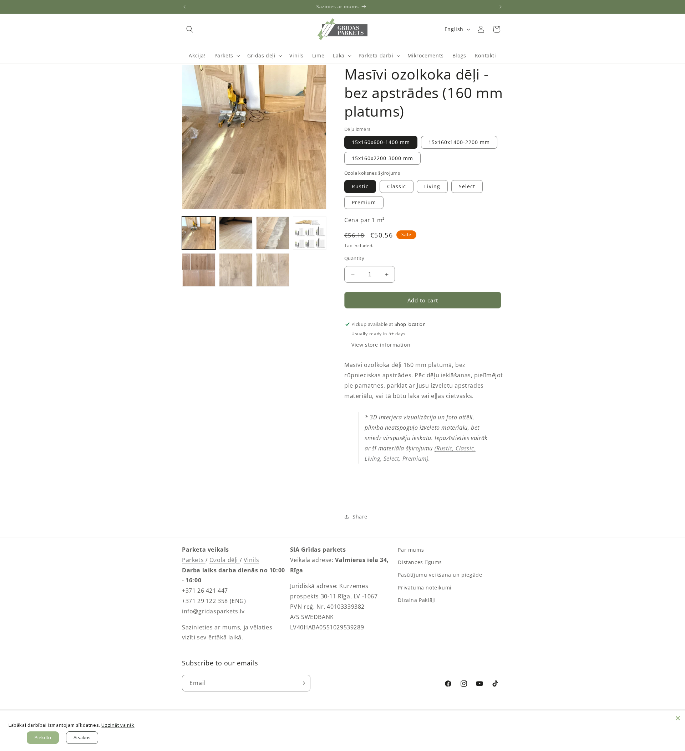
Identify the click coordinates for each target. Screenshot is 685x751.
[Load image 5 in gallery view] (198, 270)
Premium (364, 202)
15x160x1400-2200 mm (459, 142)
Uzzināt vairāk (117, 725)
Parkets (194, 560)
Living (432, 186)
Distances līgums (420, 562)
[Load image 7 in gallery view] (273, 270)
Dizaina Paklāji (417, 600)
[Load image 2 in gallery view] (236, 233)
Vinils (251, 560)
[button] (190, 29)
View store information (380, 344)
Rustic (360, 186)
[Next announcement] (500, 7)
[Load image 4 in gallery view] (309, 233)
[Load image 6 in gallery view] (236, 270)
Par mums (411, 549)
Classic (396, 186)
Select (467, 186)
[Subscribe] (302, 683)
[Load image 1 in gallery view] (198, 233)
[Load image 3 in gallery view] (273, 233)
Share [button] (359, 516)
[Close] (677, 718)
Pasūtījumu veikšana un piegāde (440, 574)
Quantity (354, 258)
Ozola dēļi (224, 560)
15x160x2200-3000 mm (382, 158)
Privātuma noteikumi (424, 587)
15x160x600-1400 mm (381, 142)
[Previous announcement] (184, 7)
